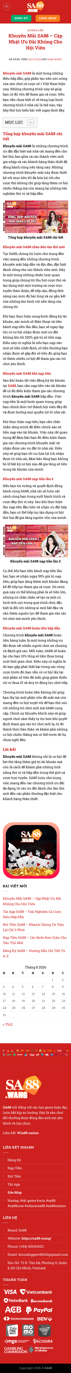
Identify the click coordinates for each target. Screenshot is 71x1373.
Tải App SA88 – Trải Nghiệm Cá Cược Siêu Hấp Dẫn (32, 914)
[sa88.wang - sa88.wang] (36, 6)
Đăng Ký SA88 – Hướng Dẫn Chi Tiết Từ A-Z (34, 953)
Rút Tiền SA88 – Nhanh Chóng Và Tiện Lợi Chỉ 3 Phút (33, 927)
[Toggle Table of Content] (29, 122)
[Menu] (6, 6)
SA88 (12, 385)
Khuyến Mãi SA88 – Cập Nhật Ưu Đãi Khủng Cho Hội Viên (32, 901)
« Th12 (8, 1024)
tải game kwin (33, 1200)
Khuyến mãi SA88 (17, 73)
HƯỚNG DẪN (35, 30)
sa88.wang (54, 59)
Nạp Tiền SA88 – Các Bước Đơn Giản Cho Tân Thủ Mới (35, 940)
